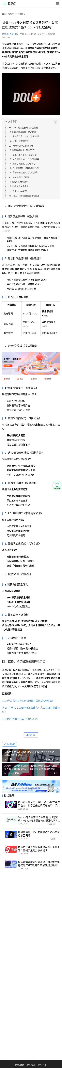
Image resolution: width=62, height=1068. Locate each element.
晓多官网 (31, 1065)
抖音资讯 (41, 34)
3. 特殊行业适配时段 (19, 141)
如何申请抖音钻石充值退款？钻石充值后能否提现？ (39, 834)
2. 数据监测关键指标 (19, 186)
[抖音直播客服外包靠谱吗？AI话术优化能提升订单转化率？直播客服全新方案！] (11, 864)
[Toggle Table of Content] (55, 122)
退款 (53, 839)
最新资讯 (51, 34)
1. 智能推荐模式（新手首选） (23, 150)
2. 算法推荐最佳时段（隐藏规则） (25, 136)
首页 (4, 14)
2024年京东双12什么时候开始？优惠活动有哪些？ (28, 700)
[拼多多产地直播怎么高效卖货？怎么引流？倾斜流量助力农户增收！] (11, 849)
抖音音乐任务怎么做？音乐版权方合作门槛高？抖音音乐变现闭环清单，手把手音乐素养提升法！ (39, 804)
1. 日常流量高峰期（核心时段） (24, 132)
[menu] (58, 3)
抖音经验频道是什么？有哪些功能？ (20, 718)
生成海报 (10, 744)
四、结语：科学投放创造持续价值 (24, 195)
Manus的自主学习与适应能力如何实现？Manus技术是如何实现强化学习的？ (38, 819)
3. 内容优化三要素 (18, 190)
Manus (52, 824)
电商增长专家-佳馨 (10, 34)
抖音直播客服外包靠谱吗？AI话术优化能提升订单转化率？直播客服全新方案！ (39, 864)
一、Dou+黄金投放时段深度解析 (23, 127)
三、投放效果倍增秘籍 (19, 177)
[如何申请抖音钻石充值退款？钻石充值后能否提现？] (11, 834)
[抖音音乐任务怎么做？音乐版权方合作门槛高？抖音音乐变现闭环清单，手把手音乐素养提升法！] (11, 804)
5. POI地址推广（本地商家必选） (25, 168)
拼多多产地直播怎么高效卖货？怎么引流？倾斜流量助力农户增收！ (39, 849)
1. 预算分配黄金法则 (19, 182)
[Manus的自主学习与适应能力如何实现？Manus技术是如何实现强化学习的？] (11, 819)
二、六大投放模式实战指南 (21, 146)
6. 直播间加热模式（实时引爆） (24, 172)
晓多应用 (42, 1065)
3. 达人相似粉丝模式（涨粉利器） (25, 159)
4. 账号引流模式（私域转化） (23, 163)
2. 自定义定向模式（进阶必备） (24, 154)
